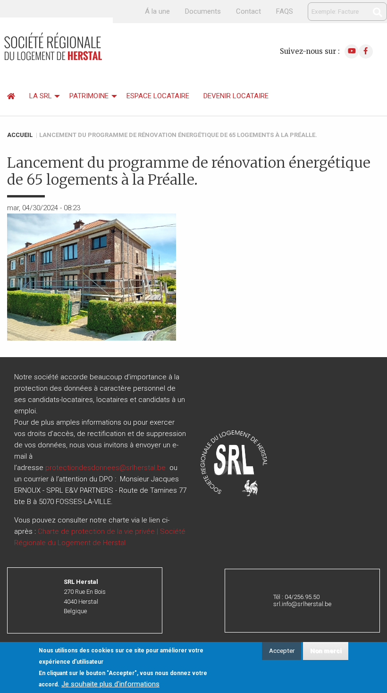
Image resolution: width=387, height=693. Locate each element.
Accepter (281, 650)
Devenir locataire (236, 96)
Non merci (326, 650)
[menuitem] (11, 96)
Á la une (157, 11)
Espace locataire (157, 96)
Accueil (20, 134)
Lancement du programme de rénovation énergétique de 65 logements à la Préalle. (178, 134)
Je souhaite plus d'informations (110, 684)
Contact (248, 11)
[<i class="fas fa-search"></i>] (377, 12)
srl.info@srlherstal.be (302, 603)
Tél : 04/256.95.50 (296, 596)
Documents (203, 11)
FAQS (284, 11)
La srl (40, 96)
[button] (234, 463)
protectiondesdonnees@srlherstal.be (105, 467)
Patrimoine (89, 96)
